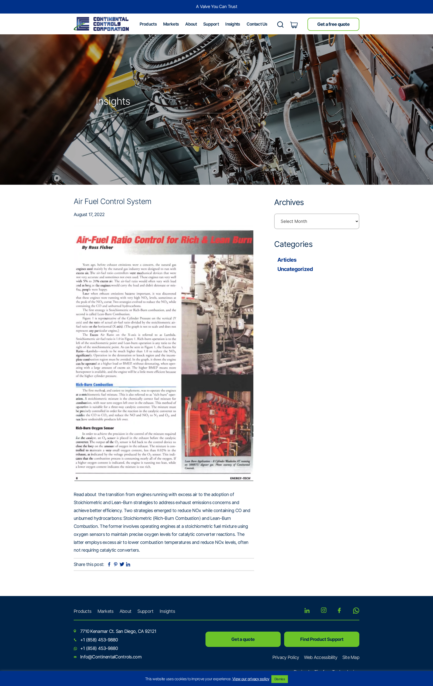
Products (82, 611)
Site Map (350, 657)
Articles (286, 260)
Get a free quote (333, 24)
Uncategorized (295, 269)
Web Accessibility (321, 657)
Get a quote (243, 639)
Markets (105, 611)
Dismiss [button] (279, 679)
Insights (167, 611)
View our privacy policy (250, 678)
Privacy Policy (285, 657)
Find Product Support (321, 639)
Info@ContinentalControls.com (111, 656)
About (125, 611)
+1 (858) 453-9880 (99, 639)
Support (145, 611)
